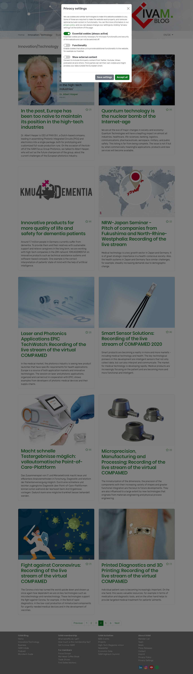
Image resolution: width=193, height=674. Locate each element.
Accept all (122, 77)
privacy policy (69, 25)
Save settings (104, 77)
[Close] (128, 8)
